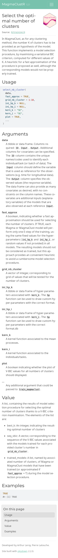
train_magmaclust (29, 389)
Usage (8, 515)
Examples (10, 531)
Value (8, 526)
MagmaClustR (13, 4)
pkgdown (23, 551)
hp (48, 295)
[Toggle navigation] (51, 4)
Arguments (11, 520)
